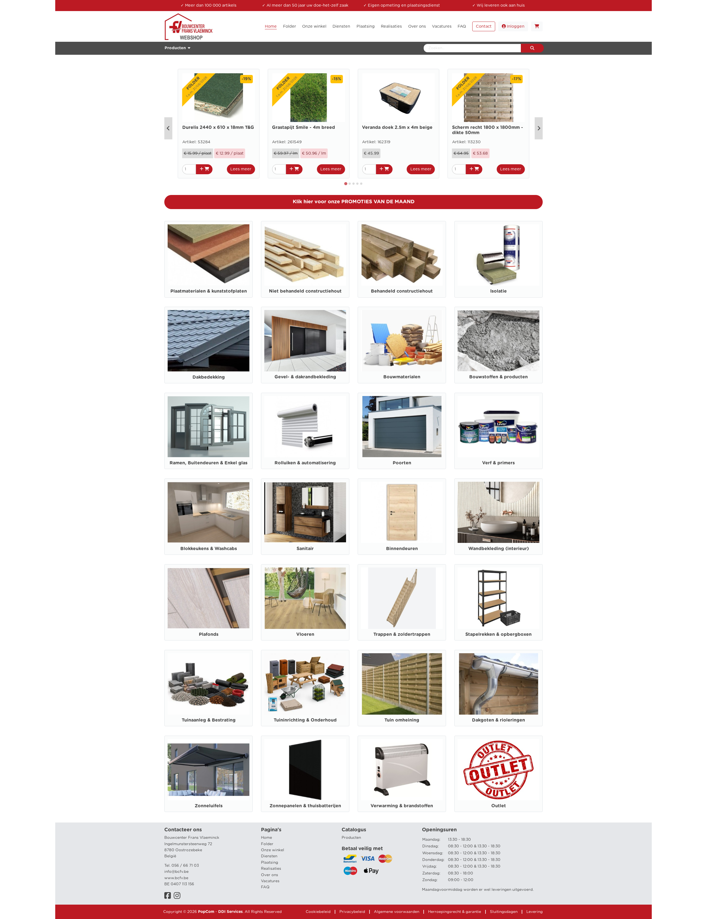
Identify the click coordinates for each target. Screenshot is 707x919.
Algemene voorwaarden (396, 912)
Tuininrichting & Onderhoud (305, 720)
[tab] (345, 183)
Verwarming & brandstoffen (402, 806)
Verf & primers (498, 463)
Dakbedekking (208, 377)
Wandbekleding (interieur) (498, 548)
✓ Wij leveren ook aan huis (498, 5)
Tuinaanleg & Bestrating (209, 720)
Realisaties (271, 869)
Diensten (269, 856)
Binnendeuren (402, 548)
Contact (484, 26)
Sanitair (305, 548)
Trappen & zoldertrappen (401, 634)
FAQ (265, 887)
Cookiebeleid (318, 912)
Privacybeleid (352, 912)
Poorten (402, 463)
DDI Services (230, 912)
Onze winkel (272, 850)
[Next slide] (539, 128)
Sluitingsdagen (504, 912)
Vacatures (270, 881)
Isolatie (498, 291)
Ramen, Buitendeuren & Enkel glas (208, 463)
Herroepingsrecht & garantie (454, 912)
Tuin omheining (401, 720)
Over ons (269, 875)
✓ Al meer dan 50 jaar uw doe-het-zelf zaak (305, 5)
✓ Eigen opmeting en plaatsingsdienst (401, 5)
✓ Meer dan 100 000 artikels (208, 5)
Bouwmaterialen (401, 377)
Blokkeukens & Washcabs (208, 548)
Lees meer (240, 169)
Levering (534, 912)
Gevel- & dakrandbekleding (305, 377)
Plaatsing (269, 863)
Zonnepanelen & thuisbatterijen (305, 806)
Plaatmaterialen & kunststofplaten (208, 291)
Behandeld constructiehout (402, 291)
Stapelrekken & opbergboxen (498, 634)
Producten (351, 838)
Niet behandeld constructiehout (305, 291)
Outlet (498, 806)
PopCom (206, 912)
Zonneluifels (209, 806)
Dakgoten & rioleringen (498, 720)
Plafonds (208, 634)
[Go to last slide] (168, 128)
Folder (267, 844)
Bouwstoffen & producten (498, 377)
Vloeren (305, 634)
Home (266, 838)
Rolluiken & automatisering (305, 463)
